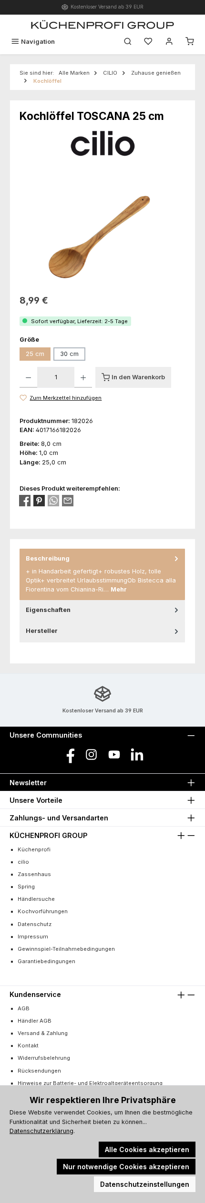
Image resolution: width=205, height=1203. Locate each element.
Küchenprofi (34, 849)
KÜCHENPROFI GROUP (48, 835)
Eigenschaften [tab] (48, 609)
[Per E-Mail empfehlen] (68, 500)
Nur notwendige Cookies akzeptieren (126, 1167)
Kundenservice (35, 994)
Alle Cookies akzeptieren (147, 1149)
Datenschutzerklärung (41, 1130)
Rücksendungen (39, 1070)
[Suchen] (127, 41)
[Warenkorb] (189, 41)
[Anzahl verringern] (28, 377)
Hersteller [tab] (42, 630)
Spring (26, 886)
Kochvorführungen (43, 911)
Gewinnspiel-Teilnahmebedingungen (66, 949)
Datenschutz (34, 924)
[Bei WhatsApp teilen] (53, 500)
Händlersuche (36, 899)
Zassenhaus (34, 874)
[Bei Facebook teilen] (25, 500)
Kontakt (28, 1045)
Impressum (33, 936)
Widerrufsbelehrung (44, 1058)
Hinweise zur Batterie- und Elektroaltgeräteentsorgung (90, 1083)
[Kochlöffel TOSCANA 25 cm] (102, 233)
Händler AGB (34, 1020)
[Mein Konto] (169, 41)
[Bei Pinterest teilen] (39, 500)
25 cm (35, 353)
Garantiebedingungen (46, 961)
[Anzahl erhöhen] (83, 377)
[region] (102, 233)
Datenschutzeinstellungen (144, 1184)
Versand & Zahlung (43, 1033)
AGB (24, 1008)
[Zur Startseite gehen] (102, 24)
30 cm (69, 353)
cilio (23, 861)
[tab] (102, 574)
